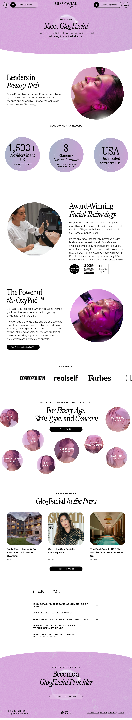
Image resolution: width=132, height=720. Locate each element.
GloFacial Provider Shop (19, 714)
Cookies (112, 712)
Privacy (103, 712)
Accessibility (93, 712)
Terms (121, 712)
